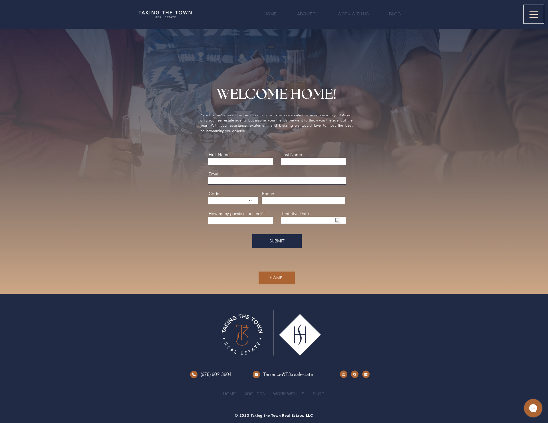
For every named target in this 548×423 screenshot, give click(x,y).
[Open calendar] (337, 220)
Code (214, 193)
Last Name (291, 154)
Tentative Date (295, 213)
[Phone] (194, 374)
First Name (219, 154)
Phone (268, 193)
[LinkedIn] (366, 374)
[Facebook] (354, 374)
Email (214, 174)
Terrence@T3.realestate (288, 374)
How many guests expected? (236, 213)
